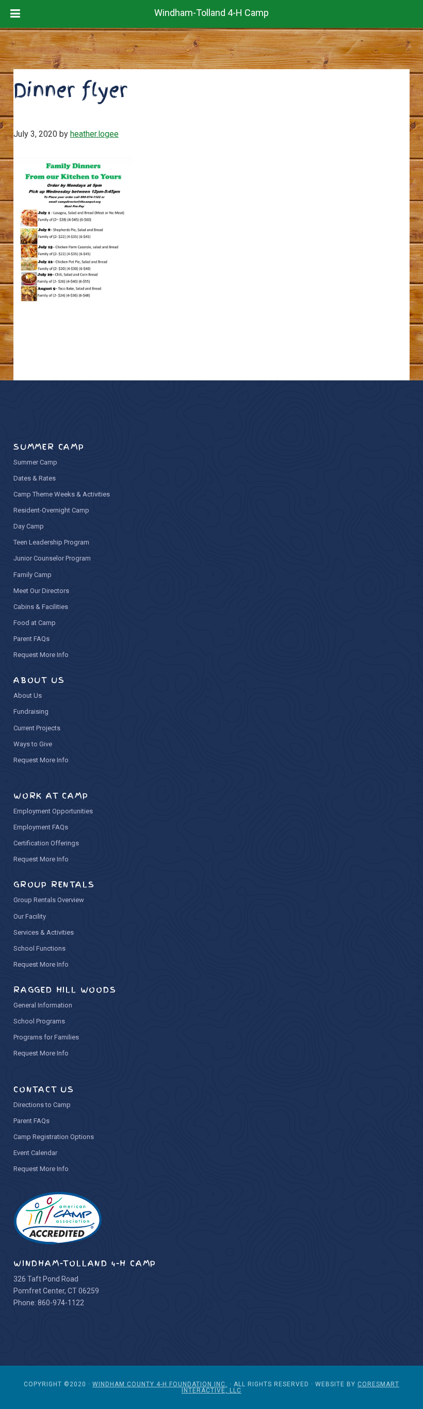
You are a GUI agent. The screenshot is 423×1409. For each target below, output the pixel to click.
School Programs (39, 1021)
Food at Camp (34, 623)
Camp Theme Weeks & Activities (61, 494)
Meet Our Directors (41, 591)
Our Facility (29, 916)
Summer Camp (35, 462)
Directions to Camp (42, 1105)
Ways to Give (32, 744)
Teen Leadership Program (51, 542)
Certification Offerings (46, 843)
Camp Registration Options (53, 1137)
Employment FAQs (40, 827)
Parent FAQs (31, 639)
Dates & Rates (34, 478)
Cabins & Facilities (40, 607)
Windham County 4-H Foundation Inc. (159, 1384)
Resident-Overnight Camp (51, 510)
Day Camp (28, 526)
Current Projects (36, 728)
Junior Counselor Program (52, 558)
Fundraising (30, 711)
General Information (42, 1005)
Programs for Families (46, 1037)
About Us (27, 695)
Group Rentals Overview (48, 900)
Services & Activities (43, 932)
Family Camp (32, 575)
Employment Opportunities (53, 811)
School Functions (39, 948)
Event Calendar (35, 1153)
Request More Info (41, 655)
